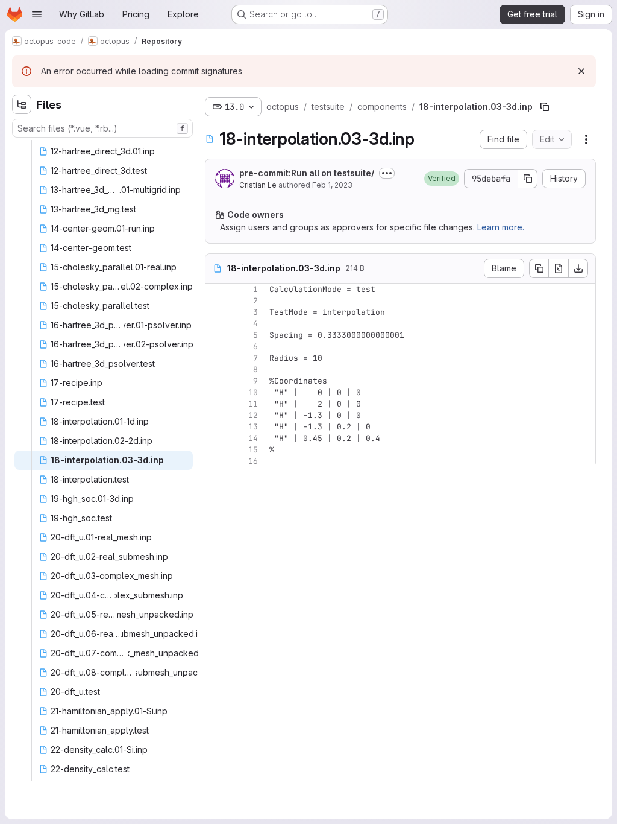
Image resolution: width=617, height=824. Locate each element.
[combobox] (102, 128)
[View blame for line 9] (215, 381)
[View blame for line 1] (215, 289)
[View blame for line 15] (215, 449)
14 (253, 438)
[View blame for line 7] (215, 358)
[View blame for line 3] (215, 312)
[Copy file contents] (538, 268)
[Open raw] (558, 268)
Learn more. (500, 227)
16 (253, 461)
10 (253, 392)
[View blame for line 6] (215, 346)
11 (253, 404)
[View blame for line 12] (215, 415)
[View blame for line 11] (215, 404)
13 (253, 427)
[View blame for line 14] (215, 438)
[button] (441, 178)
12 (253, 415)
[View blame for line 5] (215, 335)
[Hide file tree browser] (21, 104)
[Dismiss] (581, 71)
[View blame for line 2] (215, 300)
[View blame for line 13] (215, 427)
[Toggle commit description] (387, 173)
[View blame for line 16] (215, 461)
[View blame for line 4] (215, 323)
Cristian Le (258, 184)
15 (253, 450)
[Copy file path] (544, 106)
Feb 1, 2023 (332, 184)
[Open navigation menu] (36, 14)
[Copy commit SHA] (527, 178)
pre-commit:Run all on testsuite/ (306, 173)
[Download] (578, 268)
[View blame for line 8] (215, 369)
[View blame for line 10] (215, 392)
